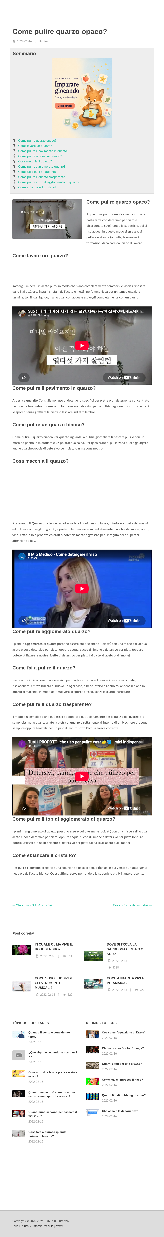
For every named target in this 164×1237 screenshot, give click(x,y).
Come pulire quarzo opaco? (37, 140)
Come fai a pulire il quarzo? (37, 171)
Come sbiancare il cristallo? (37, 187)
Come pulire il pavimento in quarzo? (43, 151)
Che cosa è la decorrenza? (120, 1111)
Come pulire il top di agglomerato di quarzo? (49, 182)
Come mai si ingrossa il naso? (122, 1079)
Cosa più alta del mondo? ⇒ (132, 905)
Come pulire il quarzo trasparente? (42, 177)
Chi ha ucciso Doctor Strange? (123, 1048)
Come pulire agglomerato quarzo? (41, 166)
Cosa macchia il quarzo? (35, 161)
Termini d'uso (20, 1226)
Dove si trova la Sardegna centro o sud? (125, 949)
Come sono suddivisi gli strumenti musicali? (53, 982)
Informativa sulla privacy (48, 1226)
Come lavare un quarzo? (35, 145)
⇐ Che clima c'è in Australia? (32, 905)
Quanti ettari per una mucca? (122, 1063)
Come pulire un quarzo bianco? (40, 156)
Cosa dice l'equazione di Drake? (124, 1032)
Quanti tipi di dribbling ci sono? (124, 1095)
